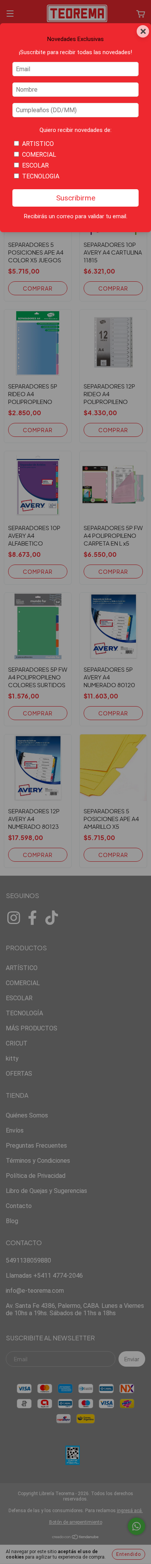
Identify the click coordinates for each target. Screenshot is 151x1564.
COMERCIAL (39, 154)
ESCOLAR (35, 165)
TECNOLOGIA (40, 176)
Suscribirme (75, 197)
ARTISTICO (38, 143)
